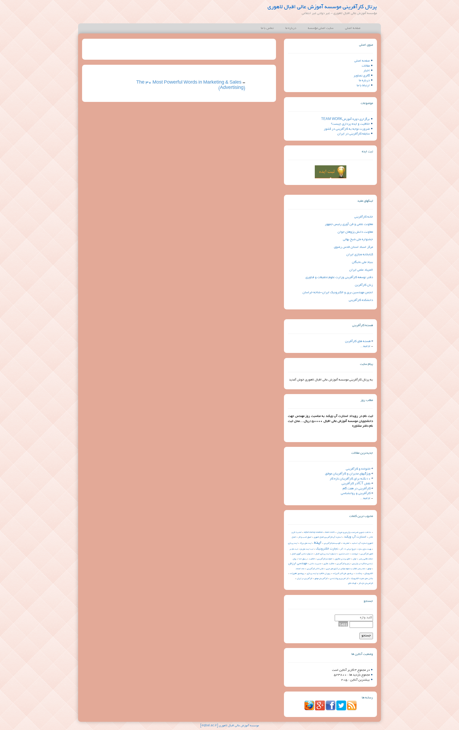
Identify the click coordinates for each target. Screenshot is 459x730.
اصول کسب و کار (304, 537)
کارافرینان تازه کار (366, 583)
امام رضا (346, 543)
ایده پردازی (293, 543)
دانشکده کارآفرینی (361, 300)
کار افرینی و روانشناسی (339, 579)
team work (330, 533)
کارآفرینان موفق (321, 579)
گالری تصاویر (362, 75)
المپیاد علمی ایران (361, 270)
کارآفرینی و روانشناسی (356, 493)
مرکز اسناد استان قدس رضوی (353, 247)
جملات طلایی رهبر (366, 559)
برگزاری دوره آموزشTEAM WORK (345, 119)
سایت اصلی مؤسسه (320, 28)
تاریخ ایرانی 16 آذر (348, 549)
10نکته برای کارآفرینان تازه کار (350, 479)
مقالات (366, 66)
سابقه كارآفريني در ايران (353, 134)
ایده (317, 543)
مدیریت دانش (315, 564)
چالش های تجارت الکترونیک (362, 579)
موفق (369, 569)
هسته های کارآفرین (358, 341)
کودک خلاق (352, 583)
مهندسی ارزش (297, 563)
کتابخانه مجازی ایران (359, 254)
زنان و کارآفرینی (343, 564)
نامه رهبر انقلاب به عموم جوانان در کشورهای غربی (345, 569)
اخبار (366, 70)
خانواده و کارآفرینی (358, 469)
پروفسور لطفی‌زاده (297, 574)
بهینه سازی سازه (364, 549)
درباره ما (290, 28)
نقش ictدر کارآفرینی (315, 569)
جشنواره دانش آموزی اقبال (302, 554)
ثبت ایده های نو (306, 549)
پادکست (358, 574)
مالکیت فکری (329, 564)
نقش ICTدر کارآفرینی (356, 483)
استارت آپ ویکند (355, 537)
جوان (354, 559)
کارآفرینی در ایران (304, 579)
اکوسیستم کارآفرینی (332, 543)
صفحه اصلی (352, 28)
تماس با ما (267, 28)
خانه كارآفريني (363, 217)
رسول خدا (303, 559)
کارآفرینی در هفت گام (357, 488)
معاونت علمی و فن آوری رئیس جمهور (349, 224)
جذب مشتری (344, 554)
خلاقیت (312, 559)
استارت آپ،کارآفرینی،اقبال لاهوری (328, 537)
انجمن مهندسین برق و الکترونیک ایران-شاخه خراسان (338, 292)
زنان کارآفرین (364, 285)
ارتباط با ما (363, 85)
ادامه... (365, 346)
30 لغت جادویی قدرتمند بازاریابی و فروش (354, 533)
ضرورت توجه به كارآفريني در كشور (347, 129)
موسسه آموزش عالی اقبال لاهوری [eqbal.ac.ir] (229, 725)
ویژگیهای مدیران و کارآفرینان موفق (348, 474)
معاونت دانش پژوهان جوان (355, 232)
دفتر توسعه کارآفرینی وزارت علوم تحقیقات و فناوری (339, 277)
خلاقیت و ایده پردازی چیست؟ (350, 124)
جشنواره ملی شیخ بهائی (358, 239)
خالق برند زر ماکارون (342, 559)
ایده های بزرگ (306, 543)
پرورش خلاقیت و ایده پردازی (318, 574)
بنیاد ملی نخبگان (362, 262)
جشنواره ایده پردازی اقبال (326, 554)
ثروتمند (354, 554)
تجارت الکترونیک (327, 549)
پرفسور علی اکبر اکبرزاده (343, 574)
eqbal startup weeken (313, 533)
